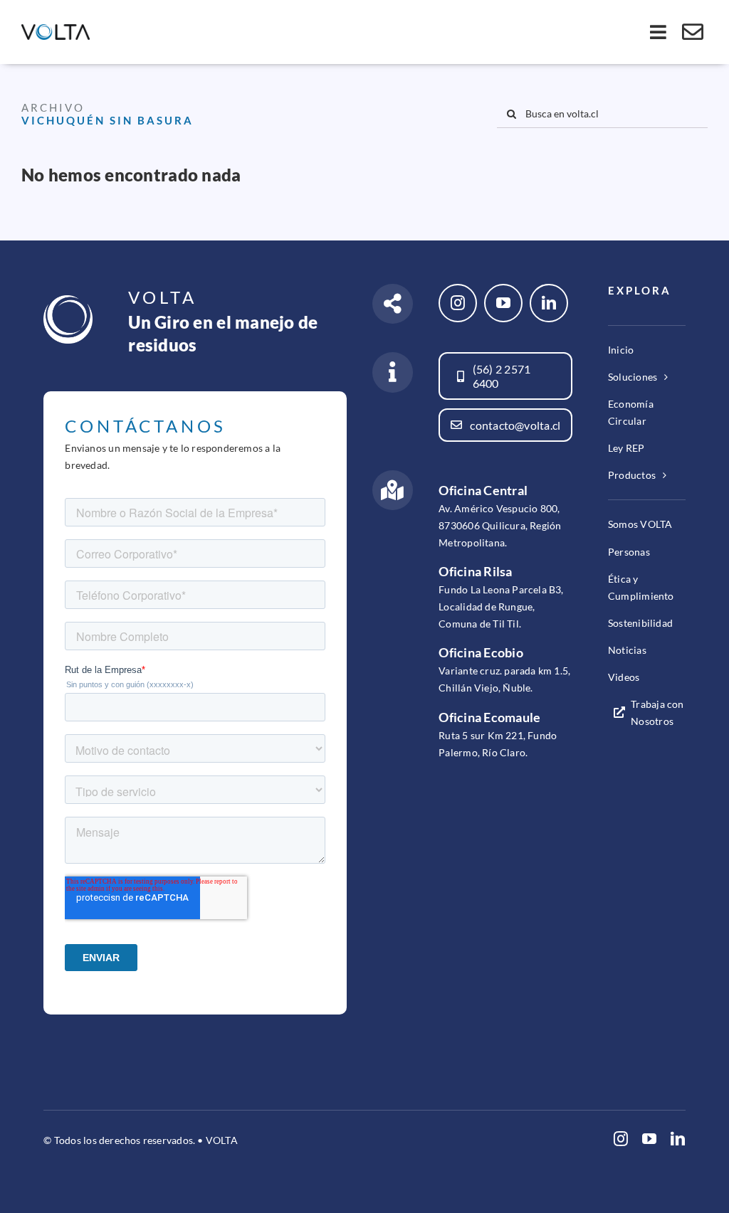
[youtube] (503, 303)
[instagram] (458, 303)
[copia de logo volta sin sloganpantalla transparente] (55, 30)
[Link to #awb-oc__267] (692, 32)
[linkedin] (549, 303)
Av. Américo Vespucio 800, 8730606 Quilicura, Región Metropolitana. (500, 525)
